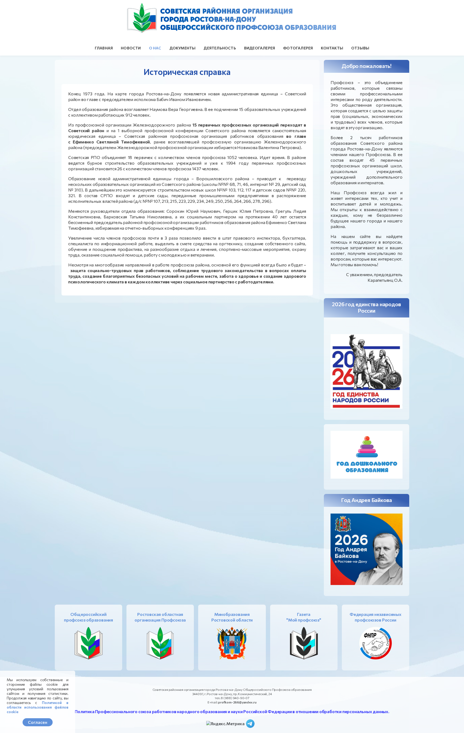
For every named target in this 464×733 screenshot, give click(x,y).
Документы (182, 48)
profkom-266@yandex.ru (237, 702)
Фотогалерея (298, 48)
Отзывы (360, 48)
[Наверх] (455, 723)
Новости (131, 48)
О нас (155, 48)
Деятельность (220, 48)
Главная (104, 48)
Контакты (332, 48)
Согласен (37, 722)
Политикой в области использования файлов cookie (37, 707)
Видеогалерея (259, 48)
